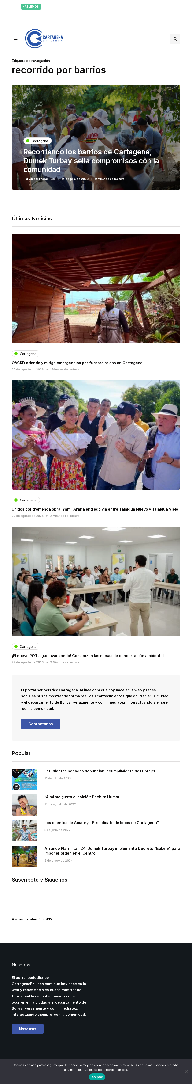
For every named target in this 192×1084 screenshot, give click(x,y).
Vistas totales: (25, 919)
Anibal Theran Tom (42, 179)
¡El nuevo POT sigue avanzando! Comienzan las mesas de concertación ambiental (88, 655)
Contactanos (40, 723)
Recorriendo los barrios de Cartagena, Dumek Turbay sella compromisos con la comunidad (91, 161)
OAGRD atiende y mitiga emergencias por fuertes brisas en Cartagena (77, 362)
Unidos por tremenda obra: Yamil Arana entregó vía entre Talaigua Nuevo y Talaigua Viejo (95, 509)
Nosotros (27, 1029)
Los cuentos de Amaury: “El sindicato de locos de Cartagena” (101, 822)
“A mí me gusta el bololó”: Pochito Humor (82, 796)
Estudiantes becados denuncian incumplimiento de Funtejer (100, 771)
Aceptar (97, 1077)
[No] (186, 1071)
